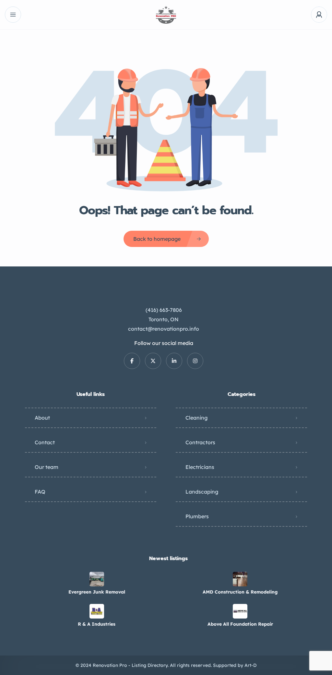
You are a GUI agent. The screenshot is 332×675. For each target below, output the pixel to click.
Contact (45, 442)
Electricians (199, 467)
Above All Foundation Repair (240, 624)
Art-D (250, 665)
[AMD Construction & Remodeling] (240, 579)
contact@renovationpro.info (163, 328)
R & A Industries (96, 624)
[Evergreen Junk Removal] (96, 579)
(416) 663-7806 (164, 310)
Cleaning (196, 417)
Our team (46, 467)
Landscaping (201, 491)
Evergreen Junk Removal (96, 592)
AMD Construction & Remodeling (240, 592)
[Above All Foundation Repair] (240, 611)
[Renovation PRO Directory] (166, 15)
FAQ (40, 491)
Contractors (200, 442)
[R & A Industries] (96, 611)
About (42, 417)
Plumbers (197, 516)
